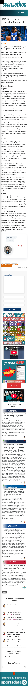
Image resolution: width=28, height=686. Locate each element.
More (4, 592)
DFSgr (4, 43)
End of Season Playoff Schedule (15, 617)
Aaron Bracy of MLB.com (11, 585)
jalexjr (10, 636)
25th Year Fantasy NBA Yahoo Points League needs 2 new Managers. (14, 641)
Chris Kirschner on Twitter (11, 435)
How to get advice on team (14, 612)
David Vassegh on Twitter (11, 520)
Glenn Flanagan (12, 619)
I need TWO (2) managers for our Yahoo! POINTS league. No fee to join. (15, 625)
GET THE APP (14, 386)
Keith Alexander (12, 629)
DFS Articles (7, 264)
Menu (23, 13)
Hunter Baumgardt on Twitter (12, 480)
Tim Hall (10, 614)
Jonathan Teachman (13, 609)
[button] (2, 2)
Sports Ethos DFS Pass (7, 266)
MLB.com (8, 556)
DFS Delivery (14, 264)
